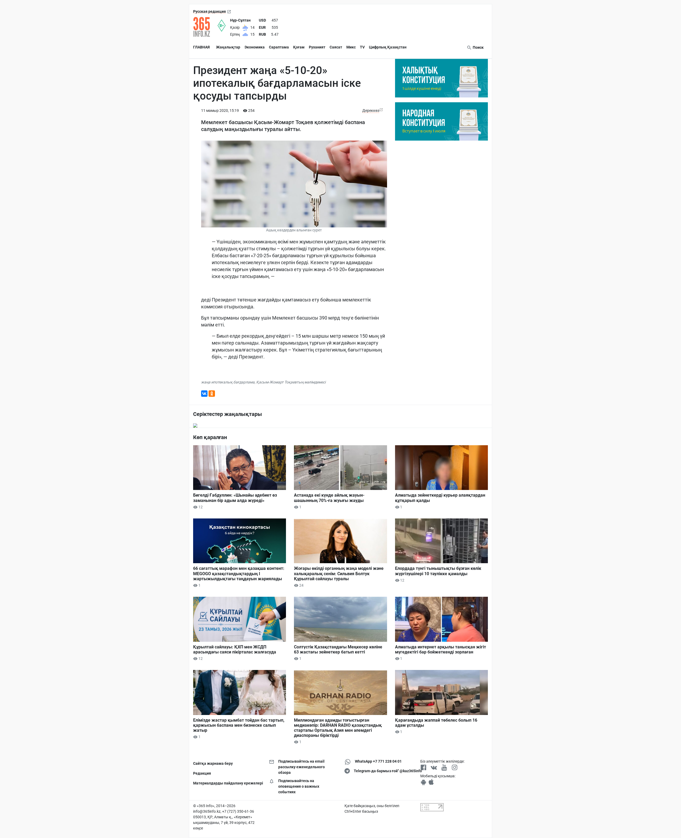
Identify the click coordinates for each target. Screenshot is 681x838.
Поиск (478, 47)
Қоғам (299, 47)
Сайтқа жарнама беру (213, 763)
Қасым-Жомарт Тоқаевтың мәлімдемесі (291, 382)
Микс (351, 47)
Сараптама (279, 47)
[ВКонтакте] (204, 393)
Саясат (336, 47)
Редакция (202, 773)
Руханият (317, 47)
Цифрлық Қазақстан (387, 47)
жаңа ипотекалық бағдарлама (228, 382)
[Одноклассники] (212, 393)
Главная (201, 47)
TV (362, 47)
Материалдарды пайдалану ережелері (227, 783)
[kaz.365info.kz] (205, 27)
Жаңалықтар (228, 47)
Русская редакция (209, 11)
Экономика (254, 47)
